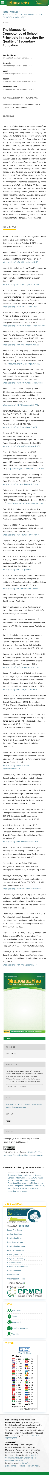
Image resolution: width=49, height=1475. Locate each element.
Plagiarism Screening (16, 1258)
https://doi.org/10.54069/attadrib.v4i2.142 (21, 588)
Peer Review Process (16, 1242)
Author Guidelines (14, 1234)
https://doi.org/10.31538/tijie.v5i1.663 (23, 364)
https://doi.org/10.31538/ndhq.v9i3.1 (23, 98)
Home (5, 12)
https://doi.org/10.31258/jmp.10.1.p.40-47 (26, 468)
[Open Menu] (2, 2)
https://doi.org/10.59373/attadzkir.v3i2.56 (21, 345)
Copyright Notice (14, 1254)
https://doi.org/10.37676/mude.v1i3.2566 (25, 503)
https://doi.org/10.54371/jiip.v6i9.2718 (19, 569)
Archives (14, 12)
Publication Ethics (14, 1238)
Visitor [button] (9, 1343)
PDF (9, 1038)
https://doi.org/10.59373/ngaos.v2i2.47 (20, 965)
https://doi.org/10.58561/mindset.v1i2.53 (20, 262)
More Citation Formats (17, 1086)
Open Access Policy (15, 1250)
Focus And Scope (14, 1230)
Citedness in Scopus (16, 1279)
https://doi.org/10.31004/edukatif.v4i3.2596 (22, 889)
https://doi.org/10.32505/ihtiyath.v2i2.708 (21, 284)
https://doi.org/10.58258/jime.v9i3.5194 (20, 689)
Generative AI (13, 1275)
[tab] (24, 1204)
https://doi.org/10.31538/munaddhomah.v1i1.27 (23, 383)
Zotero (15, 1316)
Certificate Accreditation (17, 1266)
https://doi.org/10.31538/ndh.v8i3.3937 (20, 427)
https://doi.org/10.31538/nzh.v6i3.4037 (20, 307)
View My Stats (24, 1353)
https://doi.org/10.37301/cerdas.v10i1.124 (21, 667)
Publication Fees (14, 1270)
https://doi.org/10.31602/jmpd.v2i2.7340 (20, 484)
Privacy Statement (15, 1262)
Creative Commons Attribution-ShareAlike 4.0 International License (21, 1457)
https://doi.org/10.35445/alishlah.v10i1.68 (21, 535)
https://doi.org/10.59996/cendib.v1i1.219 (20, 841)
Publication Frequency (16, 1246)
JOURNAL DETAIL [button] (14, 1204)
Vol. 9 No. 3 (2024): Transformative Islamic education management (23, 16)
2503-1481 (24, 1226)
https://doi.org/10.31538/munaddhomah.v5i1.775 (24, 326)
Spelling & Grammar (20, 1328)
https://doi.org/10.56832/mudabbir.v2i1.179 (21, 446)
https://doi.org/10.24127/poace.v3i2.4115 (20, 405)
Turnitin (15, 1334)
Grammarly (17, 1322)
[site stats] (24, 1349)
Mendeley (16, 1310)
